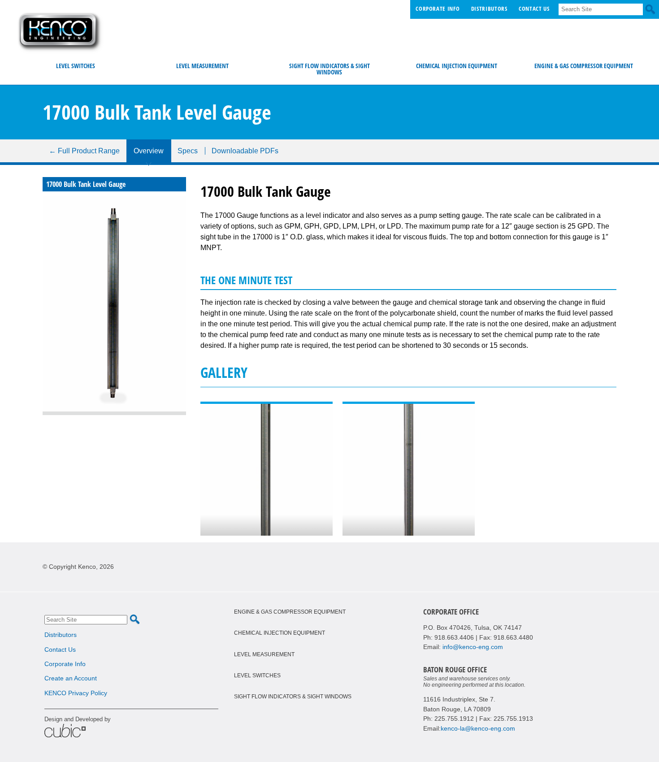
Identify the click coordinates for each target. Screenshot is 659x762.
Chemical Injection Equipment (456, 65)
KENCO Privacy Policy (75, 693)
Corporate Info (438, 8)
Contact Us (534, 8)
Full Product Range (84, 151)
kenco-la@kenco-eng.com (478, 728)
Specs (188, 151)
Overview (149, 151)
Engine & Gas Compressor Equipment (583, 65)
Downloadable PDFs (245, 151)
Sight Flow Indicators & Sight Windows (329, 68)
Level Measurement (202, 65)
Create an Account (70, 678)
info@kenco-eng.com (472, 646)
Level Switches (75, 65)
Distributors (489, 8)
